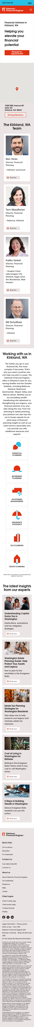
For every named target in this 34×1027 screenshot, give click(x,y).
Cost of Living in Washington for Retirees (13, 756)
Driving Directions (15, 115)
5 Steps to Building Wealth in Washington (16, 802)
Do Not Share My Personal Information (16, 939)
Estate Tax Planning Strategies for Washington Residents (16, 708)
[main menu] (31, 10)
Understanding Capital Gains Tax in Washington (17, 616)
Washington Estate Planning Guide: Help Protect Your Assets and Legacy (16, 662)
